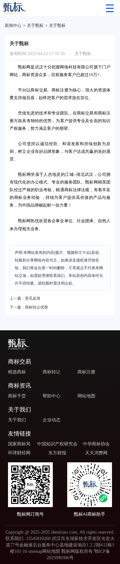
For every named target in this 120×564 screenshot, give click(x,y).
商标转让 (51, 372)
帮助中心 (51, 396)
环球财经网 (19, 453)
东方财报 (57, 453)
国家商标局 (19, 444)
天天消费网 (96, 453)
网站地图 (86, 396)
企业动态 (51, 420)
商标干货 (17, 396)
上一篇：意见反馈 (25, 298)
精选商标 (17, 372)
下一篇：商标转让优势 (29, 307)
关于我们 (17, 420)
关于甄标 (35, 25)
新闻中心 (13, 25)
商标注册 (86, 372)
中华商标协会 (96, 444)
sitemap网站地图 (44, 551)
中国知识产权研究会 (57, 444)
